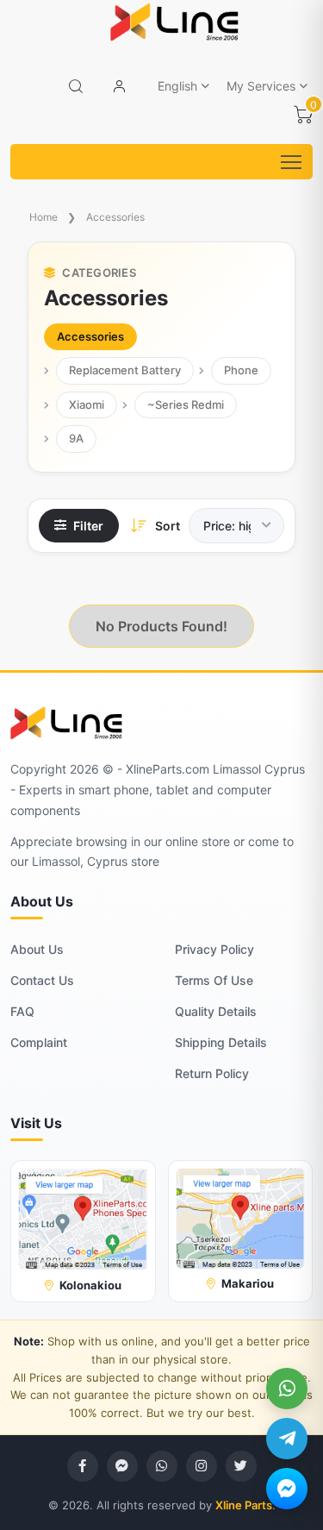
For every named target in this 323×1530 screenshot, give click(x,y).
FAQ (22, 1011)
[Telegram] (286, 1438)
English (177, 85)
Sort (167, 525)
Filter (88, 525)
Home (43, 216)
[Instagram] (201, 1466)
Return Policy (212, 1073)
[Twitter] (241, 1466)
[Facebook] (82, 1466)
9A (76, 438)
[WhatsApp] (286, 1388)
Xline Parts (243, 1505)
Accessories (115, 216)
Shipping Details (221, 1042)
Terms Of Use (214, 980)
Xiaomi (86, 404)
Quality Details (216, 1011)
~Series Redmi (185, 404)
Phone (241, 370)
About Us (37, 949)
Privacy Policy (214, 949)
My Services (261, 85)
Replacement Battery (125, 370)
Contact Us (42, 980)
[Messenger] (286, 1488)
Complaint (38, 1042)
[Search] (75, 86)
